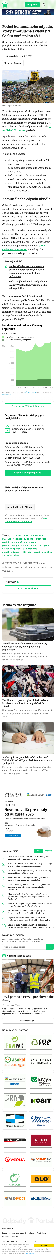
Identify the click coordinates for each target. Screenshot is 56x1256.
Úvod (5, 4)
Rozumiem (44, 1245)
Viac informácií (30, 1253)
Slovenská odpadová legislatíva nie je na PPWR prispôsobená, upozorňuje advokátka (29, 878)
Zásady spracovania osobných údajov (18, 1233)
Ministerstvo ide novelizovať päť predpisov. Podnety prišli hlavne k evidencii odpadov (27, 911)
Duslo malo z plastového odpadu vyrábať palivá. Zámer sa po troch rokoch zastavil (29, 857)
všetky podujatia (28, 1021)
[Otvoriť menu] (50, 4)
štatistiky (47, 552)
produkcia (41, 538)
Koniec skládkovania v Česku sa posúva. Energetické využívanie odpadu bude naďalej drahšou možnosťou (26, 271)
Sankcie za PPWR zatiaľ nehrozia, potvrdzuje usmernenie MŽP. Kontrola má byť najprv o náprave (31, 926)
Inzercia (5, 1236)
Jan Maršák (37, 535)
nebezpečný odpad (23, 538)
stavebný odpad (31, 552)
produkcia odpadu (39, 545)
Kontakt (15, 1236)
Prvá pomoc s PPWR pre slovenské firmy (28, 999)
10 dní (38, 851)
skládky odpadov (11, 552)
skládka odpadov (11, 548)
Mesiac (48, 851)
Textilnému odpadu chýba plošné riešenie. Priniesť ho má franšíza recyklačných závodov (30, 904)
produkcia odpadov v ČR (15, 545)
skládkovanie (30, 548)
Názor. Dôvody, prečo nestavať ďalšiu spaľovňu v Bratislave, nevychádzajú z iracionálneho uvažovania (29, 887)
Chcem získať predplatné (27, 472)
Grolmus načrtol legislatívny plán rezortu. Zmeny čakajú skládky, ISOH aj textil (29, 871)
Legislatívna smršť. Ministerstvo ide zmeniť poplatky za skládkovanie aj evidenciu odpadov (29, 918)
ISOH (25, 535)
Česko (17, 535)
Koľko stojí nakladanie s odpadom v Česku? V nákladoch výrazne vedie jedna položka (28, 284)
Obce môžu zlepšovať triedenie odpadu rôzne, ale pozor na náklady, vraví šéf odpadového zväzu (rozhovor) (29, 896)
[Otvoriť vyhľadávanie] (44, 4)
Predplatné (32, 4)
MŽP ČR (6, 538)
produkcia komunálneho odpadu (19, 542)
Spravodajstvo (13, 56)
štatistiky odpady (11, 555)
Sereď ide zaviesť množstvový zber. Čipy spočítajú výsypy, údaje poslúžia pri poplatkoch (30, 864)
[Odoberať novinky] (50, 947)
